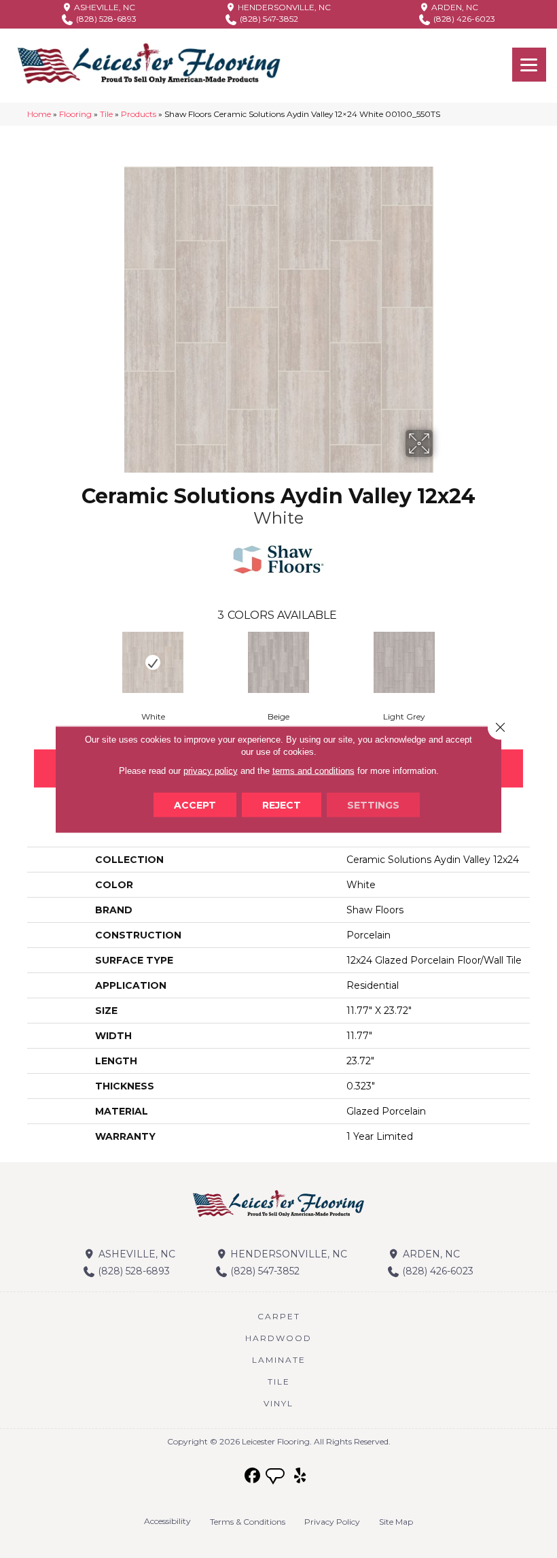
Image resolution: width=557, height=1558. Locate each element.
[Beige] (279, 662)
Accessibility (167, 1521)
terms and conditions (313, 770)
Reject (281, 804)
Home (39, 114)
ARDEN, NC (453, 7)
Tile (106, 114)
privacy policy (210, 770)
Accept (195, 804)
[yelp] (300, 1476)
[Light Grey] (404, 662)
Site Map (396, 1522)
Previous (20, 661)
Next (536, 661)
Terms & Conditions (247, 1522)
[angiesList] (276, 1478)
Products (138, 114)
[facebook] (253, 1476)
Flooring (75, 114)
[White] (153, 662)
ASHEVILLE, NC (103, 7)
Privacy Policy (332, 1522)
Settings (373, 804)
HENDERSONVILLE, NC (283, 7)
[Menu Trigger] (529, 65)
